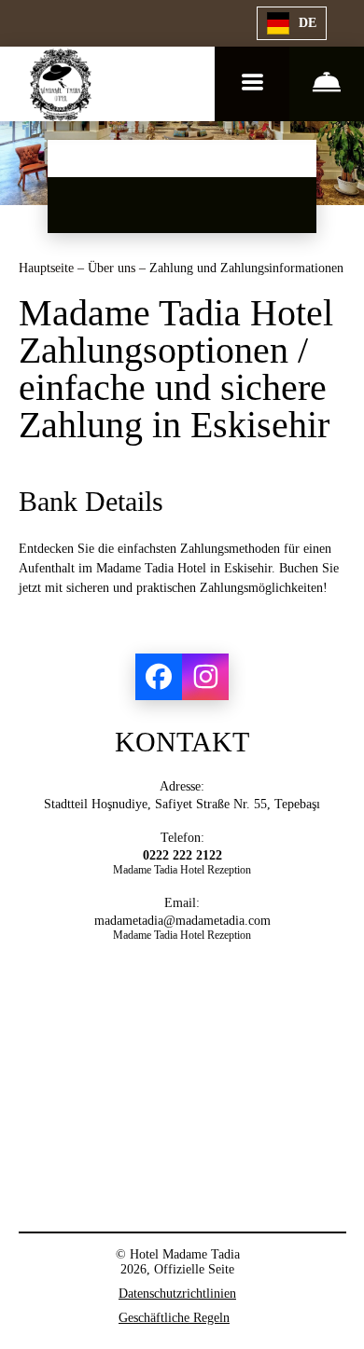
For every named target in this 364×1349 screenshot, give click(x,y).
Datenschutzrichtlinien (177, 1294)
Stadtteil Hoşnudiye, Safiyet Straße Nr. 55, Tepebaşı (182, 804)
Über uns (113, 268)
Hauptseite (48, 268)
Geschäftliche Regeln (174, 1318)
